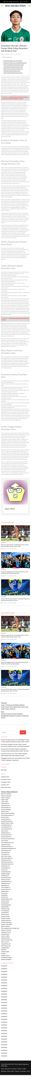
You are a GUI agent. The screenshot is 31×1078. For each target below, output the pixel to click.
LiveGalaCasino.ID (6, 825)
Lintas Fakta (4, 801)
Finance (20, 1068)
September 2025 (6, 787)
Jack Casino (4, 840)
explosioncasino (5, 844)
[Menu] (2, 6)
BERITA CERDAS (6, 794)
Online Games (10, 1071)
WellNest (3, 949)
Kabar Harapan (5, 798)
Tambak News (5, 951)
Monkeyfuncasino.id (7, 862)
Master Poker (5, 811)
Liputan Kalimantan (6, 924)
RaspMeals (4, 895)
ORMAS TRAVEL (6, 930)
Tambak (3, 953)
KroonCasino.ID (5, 868)
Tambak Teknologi (6, 922)
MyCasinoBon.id (6, 807)
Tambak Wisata (5, 938)
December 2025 (5, 779)
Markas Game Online (7, 823)
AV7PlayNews (5, 910)
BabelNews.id (5, 885)
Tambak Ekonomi (6, 920)
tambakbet (4, 966)
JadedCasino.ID (5, 833)
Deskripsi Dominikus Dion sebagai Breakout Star (14, 62)
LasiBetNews (5, 912)
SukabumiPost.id (6, 932)
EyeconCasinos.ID (6, 835)
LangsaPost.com (6, 944)
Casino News (5, 817)
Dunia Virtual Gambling (7, 813)
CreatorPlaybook (6, 872)
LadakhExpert (5, 947)
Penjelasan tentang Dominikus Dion (11, 70)
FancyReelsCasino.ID (7, 842)
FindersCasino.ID (6, 836)
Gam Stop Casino (6, 856)
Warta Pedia (4, 799)
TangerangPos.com (6, 899)
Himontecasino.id (6, 850)
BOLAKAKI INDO (15, 6)
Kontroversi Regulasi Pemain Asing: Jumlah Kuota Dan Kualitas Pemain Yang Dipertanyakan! (14, 572)
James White (17, 54)
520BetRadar (5, 907)
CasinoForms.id (5, 805)
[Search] (29, 6)
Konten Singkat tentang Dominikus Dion (12, 72)
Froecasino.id (5, 854)
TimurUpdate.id (5, 887)
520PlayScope (5, 909)
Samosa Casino (5, 879)
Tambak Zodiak (5, 918)
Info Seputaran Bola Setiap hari (10, 928)
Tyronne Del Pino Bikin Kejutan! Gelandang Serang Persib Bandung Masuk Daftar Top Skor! (15, 599)
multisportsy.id (5, 934)
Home (2, 1068)
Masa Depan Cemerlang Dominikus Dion (13, 68)
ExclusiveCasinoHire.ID (8, 838)
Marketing (3, 1071)
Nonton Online (5, 936)
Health (24, 1068)
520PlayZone (5, 903)
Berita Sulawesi (5, 926)
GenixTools (4, 893)
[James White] (15, 492)
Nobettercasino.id (6, 860)
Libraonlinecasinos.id (7, 864)
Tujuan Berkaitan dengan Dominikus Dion (13, 66)
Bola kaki (4, 542)
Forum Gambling (6, 809)
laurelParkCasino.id (6, 821)
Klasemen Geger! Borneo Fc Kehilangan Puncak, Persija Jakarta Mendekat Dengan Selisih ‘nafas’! (14, 545)
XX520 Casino (5, 901)
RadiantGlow (5, 891)
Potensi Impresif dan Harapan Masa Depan (13, 64)
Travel (28, 1071)
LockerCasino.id (5, 819)
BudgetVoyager (5, 873)
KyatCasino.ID (5, 866)
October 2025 (5, 785)
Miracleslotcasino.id (6, 846)
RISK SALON (5, 942)
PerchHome (4, 897)
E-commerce (13, 1068)
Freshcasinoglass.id (7, 858)
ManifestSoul (5, 875)
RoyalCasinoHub (6, 877)
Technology (23, 1071)
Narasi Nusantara (6, 796)
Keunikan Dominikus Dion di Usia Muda (12, 60)
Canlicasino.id (5, 803)
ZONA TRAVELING (6, 940)
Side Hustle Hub (5, 946)
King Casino (4, 831)
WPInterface (4, 1066)
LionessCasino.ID (6, 827)
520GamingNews (6, 905)
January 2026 (5, 777)
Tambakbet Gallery (6, 957)
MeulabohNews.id (6, 881)
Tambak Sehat (5, 916)
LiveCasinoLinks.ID (6, 829)
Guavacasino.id (5, 852)
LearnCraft (4, 870)
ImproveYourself (5, 889)
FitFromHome (5, 914)
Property (17, 1071)
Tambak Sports (5, 955)
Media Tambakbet (6, 959)
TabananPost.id (5, 883)
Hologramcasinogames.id (8, 848)
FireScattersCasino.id (7, 815)
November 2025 (5, 782)
